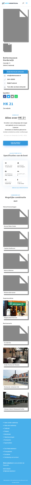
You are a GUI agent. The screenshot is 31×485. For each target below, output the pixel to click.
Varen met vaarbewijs (10, 425)
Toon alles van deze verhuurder (16, 87)
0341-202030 (11, 79)
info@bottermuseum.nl (14, 75)
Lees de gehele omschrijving (15, 143)
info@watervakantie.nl (9, 471)
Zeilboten (7, 428)
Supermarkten (8, 443)
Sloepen (6, 431)
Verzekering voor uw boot (11, 457)
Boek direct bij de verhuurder (15, 72)
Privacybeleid (8, 451)
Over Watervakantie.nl (10, 448)
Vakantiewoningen (9, 437)
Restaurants (7, 440)
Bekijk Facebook (12, 83)
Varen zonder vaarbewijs (11, 422)
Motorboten (7, 434)
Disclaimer (7, 454)
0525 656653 (7, 469)
